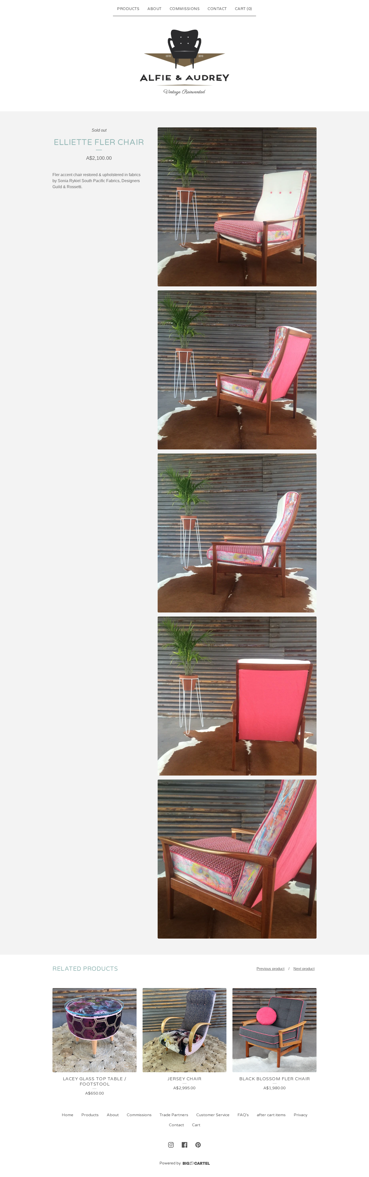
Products (128, 9)
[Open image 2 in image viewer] (237, 369)
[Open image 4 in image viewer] (237, 696)
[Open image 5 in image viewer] (237, 859)
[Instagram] (171, 1145)
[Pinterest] (198, 1145)
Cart (196, 1125)
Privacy (301, 1114)
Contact (217, 9)
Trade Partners (174, 1114)
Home (67, 1114)
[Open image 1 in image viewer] (237, 206)
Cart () (243, 9)
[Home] (184, 63)
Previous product (270, 968)
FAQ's (243, 1114)
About (154, 9)
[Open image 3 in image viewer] (237, 532)
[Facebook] (184, 1145)
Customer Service (212, 1114)
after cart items (271, 1114)
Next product (304, 968)
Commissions (185, 9)
